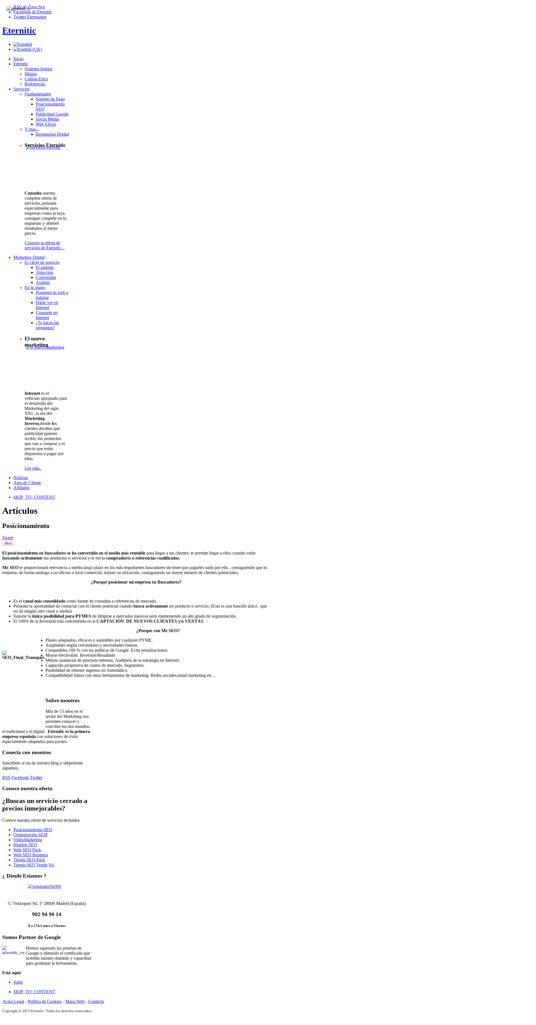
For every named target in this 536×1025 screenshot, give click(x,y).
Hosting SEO (25, 844)
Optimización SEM (30, 834)
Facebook (20, 777)
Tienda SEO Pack (29, 859)
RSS (6, 777)
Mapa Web (75, 1001)
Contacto (96, 1001)
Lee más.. (33, 468)
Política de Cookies (45, 1001)
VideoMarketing (27, 839)
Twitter (36, 777)
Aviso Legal (13, 1001)
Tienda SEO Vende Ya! (33, 864)
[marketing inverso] (47, 361)
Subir (18, 982)
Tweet (7, 537)
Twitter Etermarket (29, 17)
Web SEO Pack (27, 849)
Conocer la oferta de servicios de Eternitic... (44, 245)
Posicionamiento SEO (32, 829)
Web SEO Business (30, 854)
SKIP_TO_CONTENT (34, 497)
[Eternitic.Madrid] (47, 890)
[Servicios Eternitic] (47, 161)
